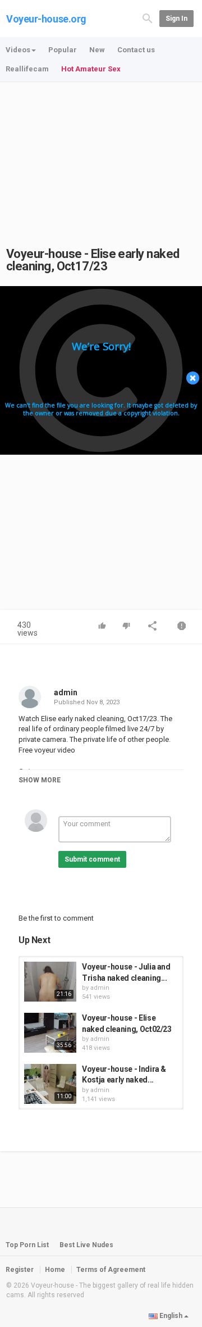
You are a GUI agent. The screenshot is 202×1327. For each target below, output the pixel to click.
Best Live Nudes (86, 1245)
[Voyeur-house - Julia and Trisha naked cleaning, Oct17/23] (50, 982)
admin (65, 692)
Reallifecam (27, 69)
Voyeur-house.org (46, 19)
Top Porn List (27, 1245)
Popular (62, 50)
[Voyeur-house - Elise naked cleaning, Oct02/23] (50, 1033)
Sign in (176, 18)
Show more (40, 780)
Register (20, 1270)
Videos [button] (18, 50)
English (171, 1316)
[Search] (147, 18)
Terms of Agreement (110, 1270)
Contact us (136, 50)
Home (55, 1270)
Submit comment (92, 859)
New (97, 50)
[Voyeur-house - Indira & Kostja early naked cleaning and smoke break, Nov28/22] (50, 1084)
